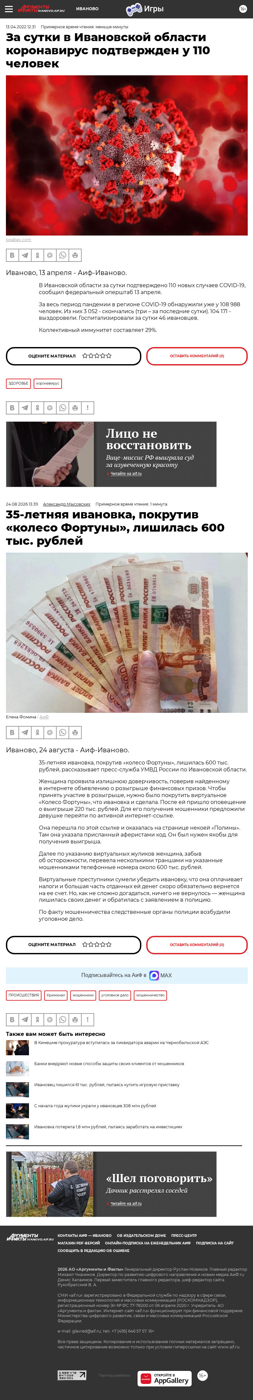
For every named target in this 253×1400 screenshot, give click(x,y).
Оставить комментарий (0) (197, 356)
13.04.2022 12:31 (21, 26)
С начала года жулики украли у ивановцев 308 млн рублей (95, 1105)
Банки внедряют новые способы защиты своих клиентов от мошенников (109, 1063)
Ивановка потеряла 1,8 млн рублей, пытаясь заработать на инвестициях (108, 1126)
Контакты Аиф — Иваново (85, 1236)
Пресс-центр (184, 1236)
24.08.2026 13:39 (22, 504)
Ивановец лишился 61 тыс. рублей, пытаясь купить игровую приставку (107, 1084)
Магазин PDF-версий (79, 1243)
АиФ (44, 716)
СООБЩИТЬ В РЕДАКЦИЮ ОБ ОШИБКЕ (93, 1251)
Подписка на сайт (215, 1243)
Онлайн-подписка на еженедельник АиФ (148, 1243)
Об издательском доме (141, 1236)
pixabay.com (18, 239)
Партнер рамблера (114, 1375)
